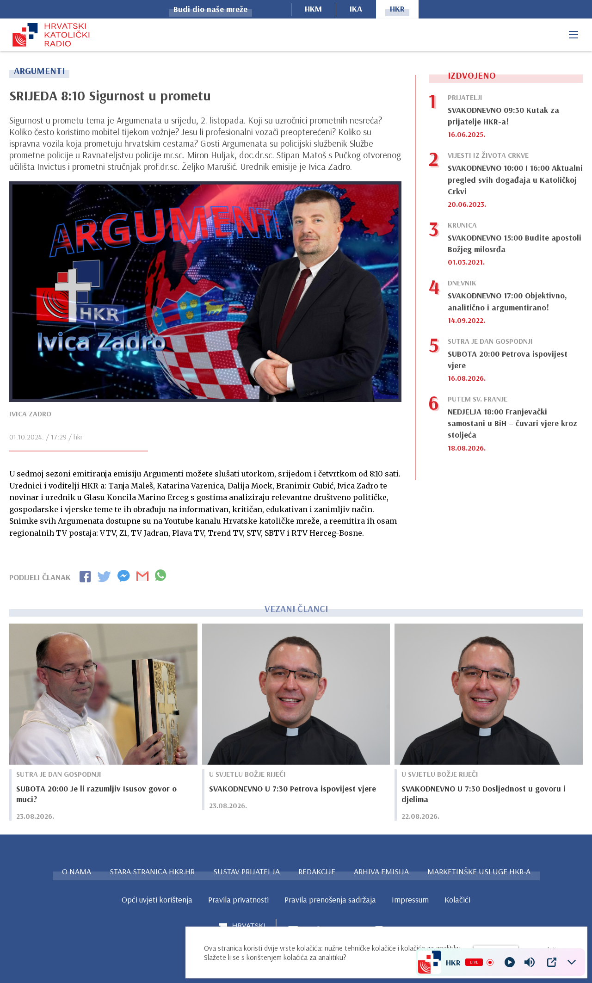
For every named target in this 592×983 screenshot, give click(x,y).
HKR (397, 8)
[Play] (509, 962)
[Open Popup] (551, 962)
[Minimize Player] (571, 962)
